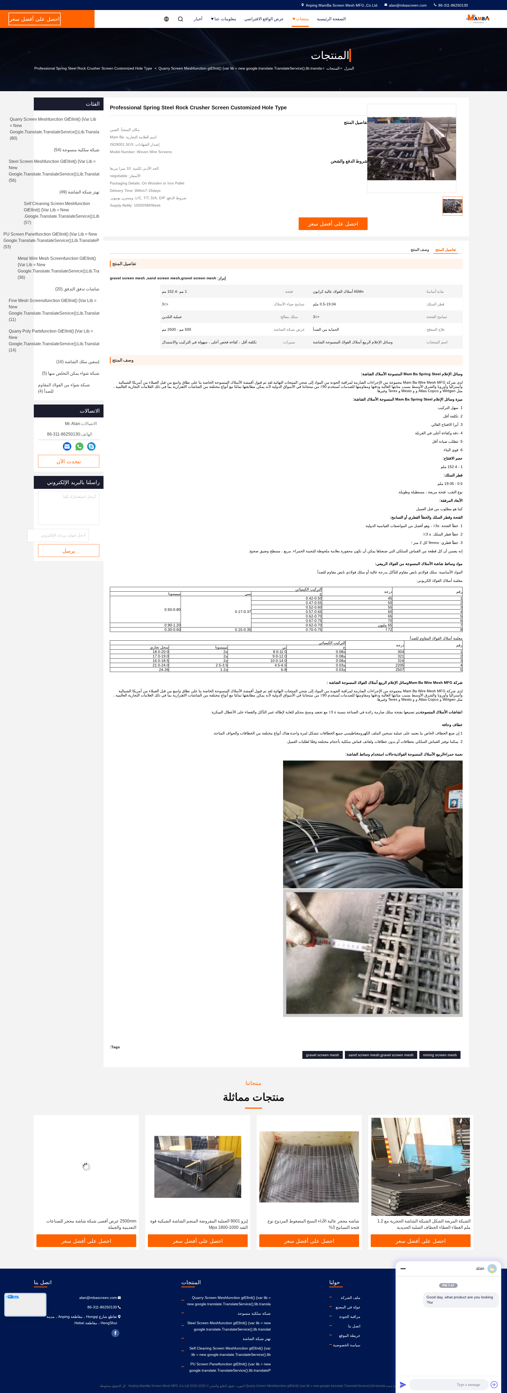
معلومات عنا (225, 19)
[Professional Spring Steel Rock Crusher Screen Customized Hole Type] (411, 148)
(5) (70, 373)
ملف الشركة (350, 1297)
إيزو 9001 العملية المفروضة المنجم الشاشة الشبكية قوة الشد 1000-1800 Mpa (310, 1224)
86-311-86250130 (452, 5)
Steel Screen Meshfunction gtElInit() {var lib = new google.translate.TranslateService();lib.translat (229, 1326)
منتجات (302, 19)
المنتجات (333, 68)
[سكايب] (91, 446)
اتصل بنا (354, 1326)
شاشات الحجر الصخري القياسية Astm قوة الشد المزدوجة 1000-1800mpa (86, 1224)
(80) (54, 128)
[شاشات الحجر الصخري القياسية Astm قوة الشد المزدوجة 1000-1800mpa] (86, 1167)
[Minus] (403, 1268)
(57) (61, 213)
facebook (115, 1333)
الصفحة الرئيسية (331, 19)
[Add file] (494, 1384)
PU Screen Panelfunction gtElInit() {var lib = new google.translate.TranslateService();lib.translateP (230, 1367)
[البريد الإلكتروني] (67, 446)
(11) (54, 310)
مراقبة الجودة (349, 1316)
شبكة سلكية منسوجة (254, 1313)
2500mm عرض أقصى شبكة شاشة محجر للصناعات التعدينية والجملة (203, 1224)
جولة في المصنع (348, 1307)
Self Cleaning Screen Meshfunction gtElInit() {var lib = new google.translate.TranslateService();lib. (230, 1351)
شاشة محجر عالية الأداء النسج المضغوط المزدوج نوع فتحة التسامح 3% (425, 1224)
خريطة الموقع (349, 1335)
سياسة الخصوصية (346, 1345)
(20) (77, 289)
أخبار (198, 19)
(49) (79, 192)
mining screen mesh (440, 1055)
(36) (58, 268)
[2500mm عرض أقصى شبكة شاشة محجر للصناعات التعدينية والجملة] (198, 1167)
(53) (51, 240)
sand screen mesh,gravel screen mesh (381, 1055)
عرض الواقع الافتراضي (264, 19)
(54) (76, 150)
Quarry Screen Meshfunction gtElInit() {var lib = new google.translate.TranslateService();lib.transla (240, 68)
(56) (54, 171)
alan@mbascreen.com (408, 5)
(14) (54, 340)
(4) (64, 388)
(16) (77, 361)
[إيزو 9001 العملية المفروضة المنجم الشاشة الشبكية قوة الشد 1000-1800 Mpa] (309, 1167)
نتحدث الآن (69, 461)
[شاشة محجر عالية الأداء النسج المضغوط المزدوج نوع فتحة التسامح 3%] (421, 1167)
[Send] (403, 1384)
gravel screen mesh (322, 1055)
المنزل (349, 68)
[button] (463, 1176)
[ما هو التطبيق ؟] (79, 446)
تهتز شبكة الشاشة (257, 1339)
